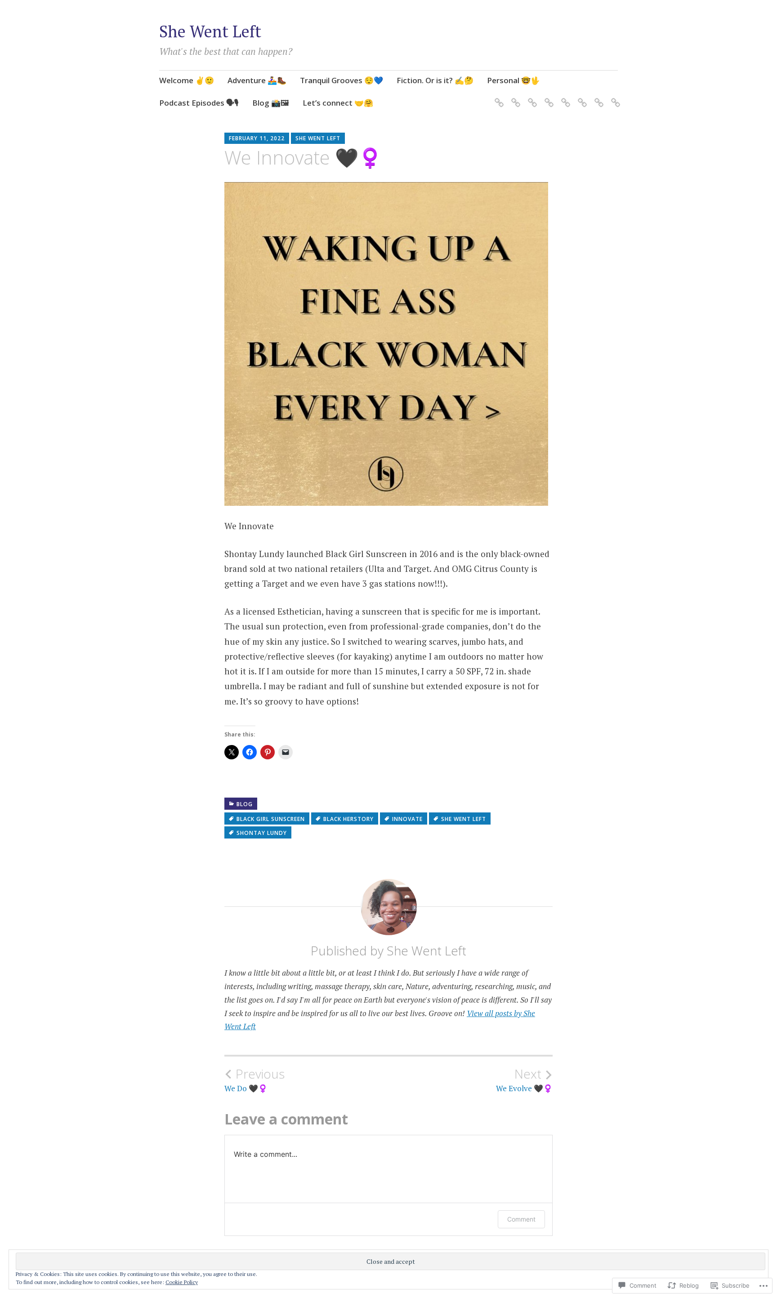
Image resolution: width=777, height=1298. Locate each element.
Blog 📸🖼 (270, 103)
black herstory (348, 819)
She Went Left (210, 31)
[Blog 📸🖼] (597, 97)
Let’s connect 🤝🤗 (338, 103)
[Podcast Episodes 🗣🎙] (581, 97)
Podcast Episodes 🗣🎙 (199, 103)
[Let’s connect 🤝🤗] (614, 97)
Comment (521, 1219)
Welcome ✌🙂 (186, 80)
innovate (407, 819)
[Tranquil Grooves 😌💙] (531, 97)
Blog (245, 804)
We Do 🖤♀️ (254, 1079)
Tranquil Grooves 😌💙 (341, 80)
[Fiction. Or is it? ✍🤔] (547, 97)
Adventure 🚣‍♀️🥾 (257, 80)
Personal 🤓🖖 (513, 80)
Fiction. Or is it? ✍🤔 (435, 80)
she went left (463, 819)
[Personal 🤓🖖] (564, 97)
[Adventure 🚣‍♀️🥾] (514, 97)
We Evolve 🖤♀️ (524, 1079)
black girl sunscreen (271, 819)
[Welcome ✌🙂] (497, 97)
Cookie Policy (181, 1282)
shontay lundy (262, 833)
